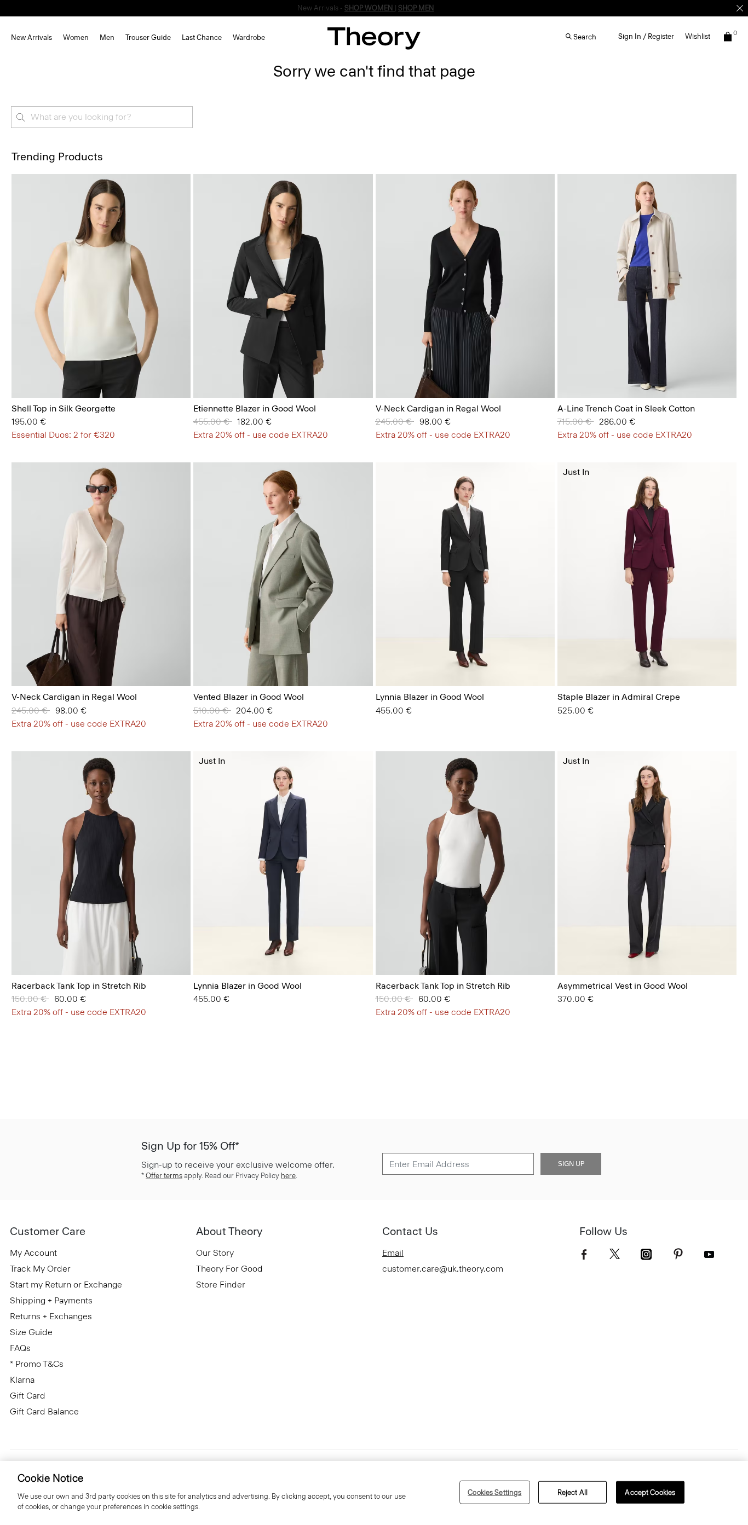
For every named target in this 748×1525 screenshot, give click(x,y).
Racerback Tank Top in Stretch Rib (78, 986)
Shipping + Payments (51, 1300)
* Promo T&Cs (37, 1364)
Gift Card (27, 1395)
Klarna (22, 1380)
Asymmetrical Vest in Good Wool (622, 986)
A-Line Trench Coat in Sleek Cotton (626, 408)
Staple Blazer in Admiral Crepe (618, 697)
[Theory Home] (374, 38)
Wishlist (697, 36)
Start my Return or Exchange (66, 1284)
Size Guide (31, 1332)
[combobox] (102, 117)
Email (393, 1253)
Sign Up (571, 1164)
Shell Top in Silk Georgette (63, 408)
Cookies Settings (494, 1492)
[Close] (740, 8)
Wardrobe (249, 37)
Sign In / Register (646, 36)
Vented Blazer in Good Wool (248, 697)
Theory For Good (229, 1268)
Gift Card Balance (44, 1411)
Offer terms (164, 1176)
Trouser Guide (148, 37)
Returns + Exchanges (51, 1316)
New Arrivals (31, 37)
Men (107, 37)
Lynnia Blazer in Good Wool (430, 697)
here (288, 1176)
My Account (33, 1253)
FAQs (20, 1348)
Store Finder (220, 1284)
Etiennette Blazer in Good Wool (254, 408)
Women (76, 37)
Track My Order (40, 1268)
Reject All (572, 1492)
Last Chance (202, 37)
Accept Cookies (650, 1492)
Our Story (215, 1253)
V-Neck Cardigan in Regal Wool (438, 408)
